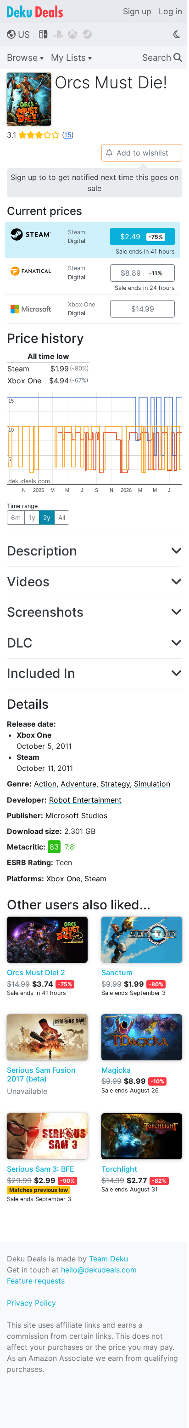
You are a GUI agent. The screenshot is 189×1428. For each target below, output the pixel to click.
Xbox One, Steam (76, 878)
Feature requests (36, 1280)
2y (46, 517)
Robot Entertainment (85, 799)
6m (16, 517)
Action (45, 783)
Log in (170, 11)
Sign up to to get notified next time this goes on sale (94, 183)
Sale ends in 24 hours (145, 287)
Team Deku (108, 1258)
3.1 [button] (40, 134)
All (61, 517)
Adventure (78, 783)
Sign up (137, 11)
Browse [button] (23, 57)
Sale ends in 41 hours (145, 251)
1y (31, 517)
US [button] (18, 34)
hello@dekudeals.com (99, 1269)
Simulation (152, 783)
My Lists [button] (69, 57)
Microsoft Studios (76, 815)
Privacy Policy (31, 1302)
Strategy (115, 783)
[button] (94, 551)
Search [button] (162, 57)
